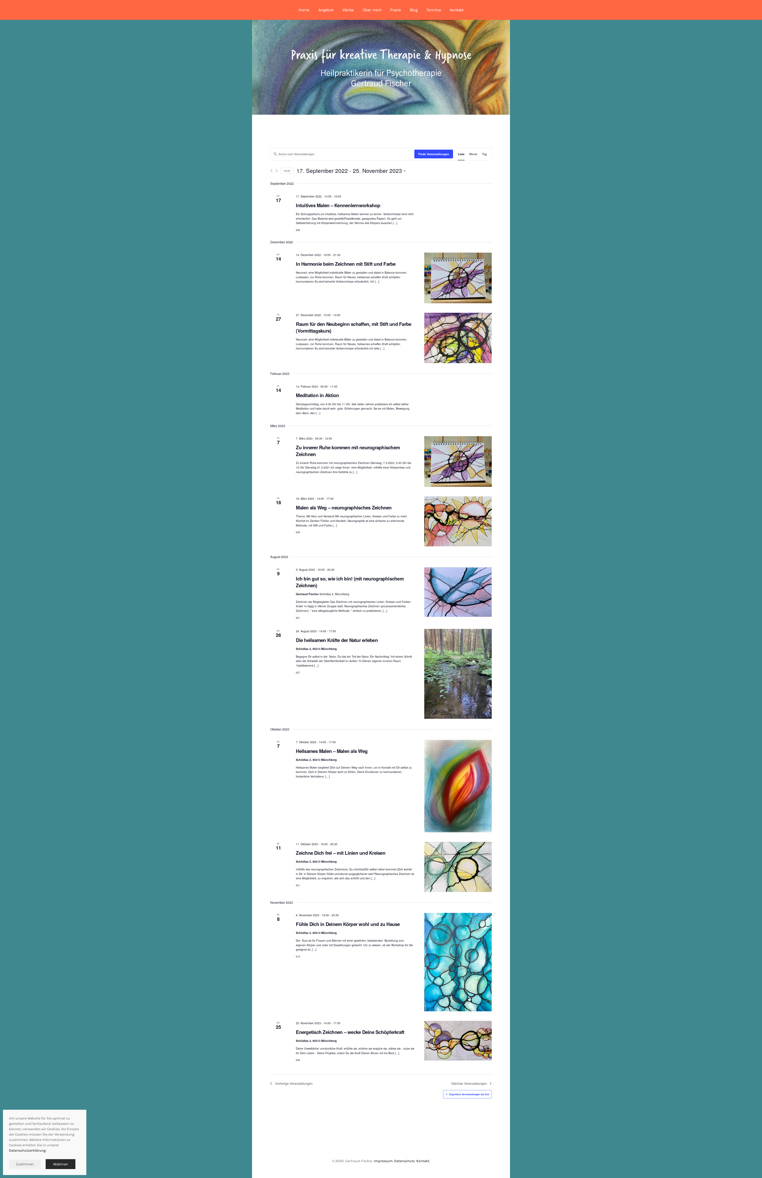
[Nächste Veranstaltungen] (276, 170)
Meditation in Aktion (317, 395)
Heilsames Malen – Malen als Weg (332, 751)
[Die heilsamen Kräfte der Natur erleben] (458, 674)
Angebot (326, 10)
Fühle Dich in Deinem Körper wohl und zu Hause (348, 924)
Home (304, 10)
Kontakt (457, 10)
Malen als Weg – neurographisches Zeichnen (344, 507)
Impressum (383, 1161)
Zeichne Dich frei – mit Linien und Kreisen (340, 852)
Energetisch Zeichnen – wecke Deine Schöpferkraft (350, 1032)
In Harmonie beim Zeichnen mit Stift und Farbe (345, 263)
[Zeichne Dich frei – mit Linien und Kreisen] (458, 867)
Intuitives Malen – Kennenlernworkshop (338, 205)
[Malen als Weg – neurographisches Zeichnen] (458, 521)
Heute (287, 170)
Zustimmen (25, 1164)
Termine (433, 10)
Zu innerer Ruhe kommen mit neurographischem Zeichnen (348, 450)
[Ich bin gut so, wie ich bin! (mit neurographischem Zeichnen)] (458, 592)
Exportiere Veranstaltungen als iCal (469, 1094)
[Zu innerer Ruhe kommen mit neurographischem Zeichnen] (458, 461)
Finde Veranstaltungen (433, 154)
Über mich (372, 10)
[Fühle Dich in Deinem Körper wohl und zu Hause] (458, 962)
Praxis (395, 10)
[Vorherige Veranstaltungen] (271, 170)
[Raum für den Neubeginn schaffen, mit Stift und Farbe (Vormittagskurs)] (458, 338)
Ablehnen (60, 1164)
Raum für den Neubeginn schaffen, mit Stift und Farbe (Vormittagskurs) (353, 327)
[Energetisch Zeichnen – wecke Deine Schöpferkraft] (458, 1041)
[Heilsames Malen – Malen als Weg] (458, 786)
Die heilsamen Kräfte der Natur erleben (337, 640)
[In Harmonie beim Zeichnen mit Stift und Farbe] (458, 278)
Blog (414, 10)
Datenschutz (404, 1161)
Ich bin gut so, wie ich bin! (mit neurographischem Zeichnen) (350, 582)
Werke (348, 10)
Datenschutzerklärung (27, 1150)
